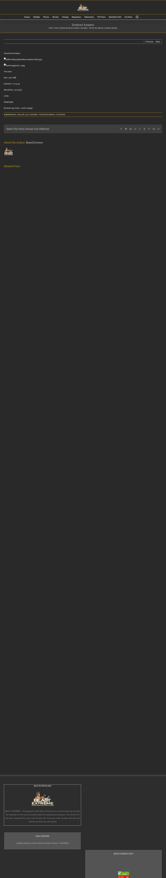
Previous (149, 41)
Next (158, 41)
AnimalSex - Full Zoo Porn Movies (42, 114)
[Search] (137, 17)
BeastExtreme (11, 114)
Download (8, 102)
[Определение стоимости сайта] (123, 873)
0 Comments (60, 114)
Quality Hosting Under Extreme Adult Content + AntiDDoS (42, 843)
